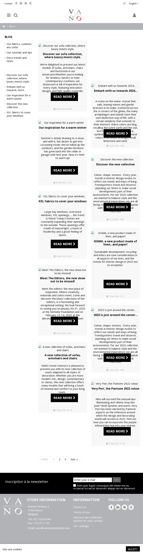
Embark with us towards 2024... (115, 91)
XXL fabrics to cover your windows (63, 201)
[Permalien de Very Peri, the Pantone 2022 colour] (115, 383)
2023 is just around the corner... (115, 315)
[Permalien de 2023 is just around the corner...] (115, 310)
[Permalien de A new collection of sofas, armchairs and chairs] (62, 348)
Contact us (79, 507)
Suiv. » (74, 459)
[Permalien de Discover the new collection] (115, 159)
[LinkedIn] (21, 3)
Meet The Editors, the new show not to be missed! (62, 279)
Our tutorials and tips (19, 52)
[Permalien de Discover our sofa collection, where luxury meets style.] (62, 47)
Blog (8, 37)
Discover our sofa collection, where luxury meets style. (62, 55)
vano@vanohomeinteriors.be (52, 528)
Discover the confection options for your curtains (88, 519)
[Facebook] (16, 3)
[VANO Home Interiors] (75, 15)
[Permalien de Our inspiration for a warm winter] (62, 122)
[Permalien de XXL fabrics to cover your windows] (62, 196)
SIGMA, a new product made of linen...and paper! (115, 242)
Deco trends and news (17, 59)
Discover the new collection (115, 164)
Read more (63, 97)
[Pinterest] (26, 3)
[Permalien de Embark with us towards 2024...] (115, 85)
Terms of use (81, 512)
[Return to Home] (4, 26)
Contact (8, 3)
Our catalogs (81, 526)
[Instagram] (30, 3)
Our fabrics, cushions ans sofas (19, 45)
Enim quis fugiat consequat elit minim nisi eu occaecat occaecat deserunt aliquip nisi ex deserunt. (104, 487)
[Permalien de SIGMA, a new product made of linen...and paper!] (115, 234)
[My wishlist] (124, 3)
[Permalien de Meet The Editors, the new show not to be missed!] (62, 271)
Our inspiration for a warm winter (62, 128)
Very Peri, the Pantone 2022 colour (116, 388)
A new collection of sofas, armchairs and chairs (63, 356)
